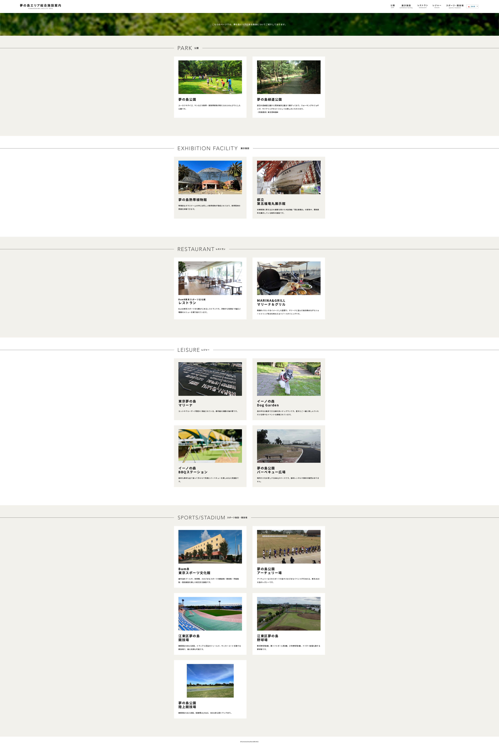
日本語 (472, 6)
